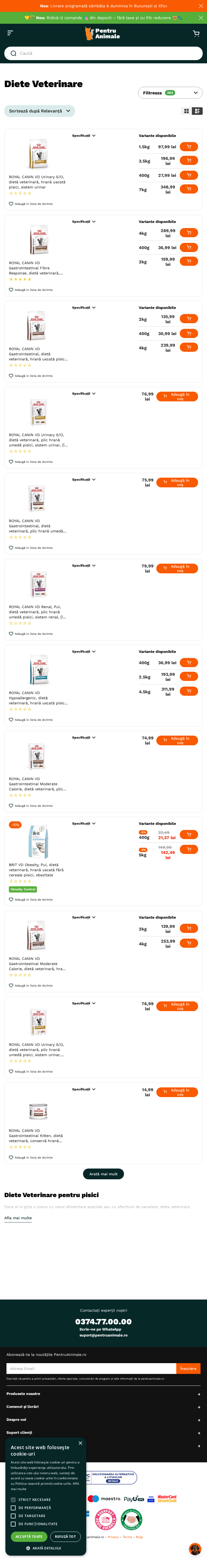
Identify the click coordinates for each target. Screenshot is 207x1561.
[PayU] (134, 1498)
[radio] (186, 111)
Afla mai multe (18, 1218)
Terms (127, 1537)
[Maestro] (104, 1498)
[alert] (45, 1497)
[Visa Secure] (150, 1498)
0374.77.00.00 (103, 1321)
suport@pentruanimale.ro (103, 1335)
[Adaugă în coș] (189, 146)
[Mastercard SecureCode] (167, 1498)
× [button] (80, 1443)
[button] (170, 93)
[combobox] (103, 53)
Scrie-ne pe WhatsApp (100, 1329)
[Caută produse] (14, 53)
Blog (139, 1537)
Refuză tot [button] (65, 1536)
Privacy (113, 1537)
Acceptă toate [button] (29, 1536)
